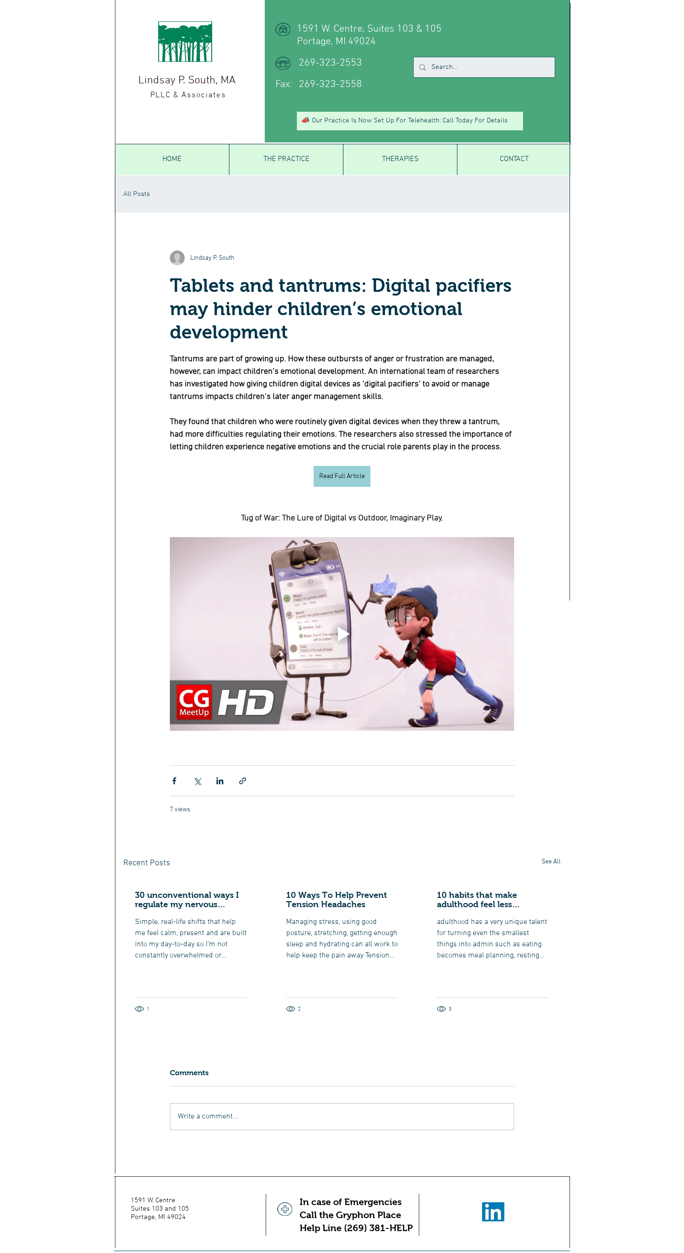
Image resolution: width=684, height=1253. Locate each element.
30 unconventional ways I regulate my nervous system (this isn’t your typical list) (187, 899)
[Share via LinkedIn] (219, 780)
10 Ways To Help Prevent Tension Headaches (336, 899)
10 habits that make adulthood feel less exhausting (477, 899)
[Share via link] (242, 780)
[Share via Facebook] (174, 780)
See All (551, 862)
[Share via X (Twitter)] (197, 780)
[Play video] (342, 634)
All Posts (136, 194)
